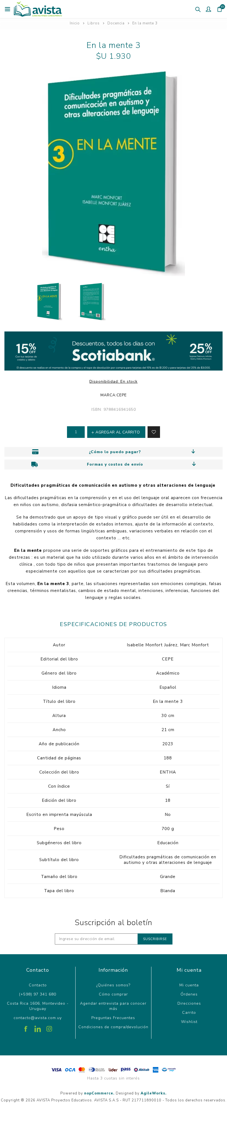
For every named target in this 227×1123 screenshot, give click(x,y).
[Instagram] (49, 1026)
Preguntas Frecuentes (113, 1017)
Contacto (38, 985)
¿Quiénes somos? (113, 985)
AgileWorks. (154, 1093)
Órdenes (189, 994)
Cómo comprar (113, 994)
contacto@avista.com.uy (38, 1017)
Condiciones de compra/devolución (113, 1027)
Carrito (189, 1012)
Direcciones (189, 1003)
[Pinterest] (37, 1026)
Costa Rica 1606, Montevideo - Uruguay (38, 1006)
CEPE (122, 395)
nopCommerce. (99, 1093)
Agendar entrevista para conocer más (113, 1006)
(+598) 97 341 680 (37, 994)
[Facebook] (26, 1026)
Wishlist (189, 1021)
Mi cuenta (189, 985)
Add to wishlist (154, 432)
